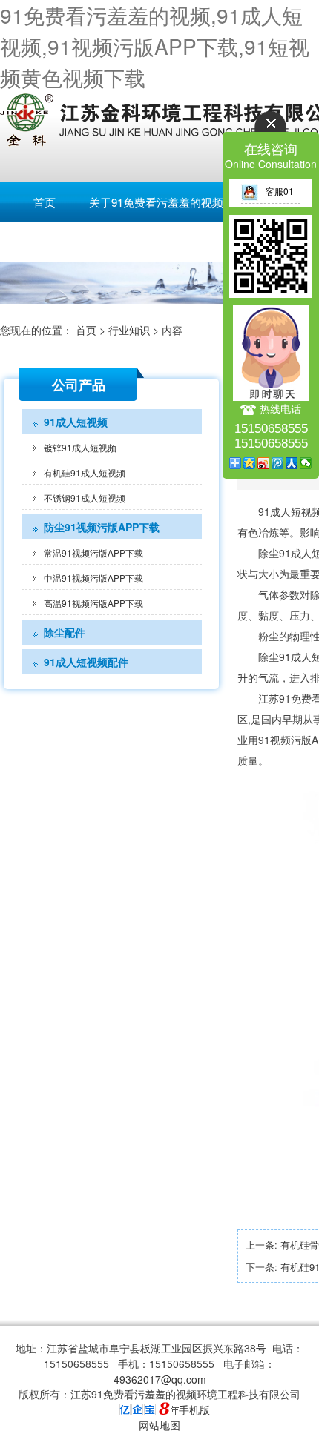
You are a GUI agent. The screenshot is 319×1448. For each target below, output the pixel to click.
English (44, 242)
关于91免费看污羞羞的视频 (156, 202)
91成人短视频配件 (86, 661)
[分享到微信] (306, 463)
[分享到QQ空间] (249, 463)
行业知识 (129, 329)
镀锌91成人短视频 (80, 447)
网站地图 (159, 1425)
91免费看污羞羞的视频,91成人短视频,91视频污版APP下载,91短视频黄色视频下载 (154, 46)
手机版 (194, 1409)
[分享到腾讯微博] (278, 463)
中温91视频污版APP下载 (93, 577)
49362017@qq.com (160, 1379)
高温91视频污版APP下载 (93, 603)
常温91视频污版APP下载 (93, 552)
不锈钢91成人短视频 (84, 497)
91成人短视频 (76, 421)
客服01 (280, 191)
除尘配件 (64, 632)
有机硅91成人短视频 (84, 472)
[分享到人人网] (292, 463)
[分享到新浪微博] (263, 463)
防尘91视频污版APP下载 (102, 526)
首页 (44, 202)
